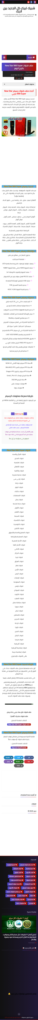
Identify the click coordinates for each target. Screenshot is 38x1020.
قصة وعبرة (30, 899)
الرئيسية (30, 57)
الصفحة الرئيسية (29, 75)
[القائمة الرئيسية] (4, 57)
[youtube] (28, 2)
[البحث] (3, 2)
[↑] (19, 1014)
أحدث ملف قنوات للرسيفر (16, 75)
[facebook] (31, 2)
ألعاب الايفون (18, 872)
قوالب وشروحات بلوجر (17, 899)
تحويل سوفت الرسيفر (27, 888)
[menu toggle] (35, 2)
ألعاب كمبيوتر (29, 876)
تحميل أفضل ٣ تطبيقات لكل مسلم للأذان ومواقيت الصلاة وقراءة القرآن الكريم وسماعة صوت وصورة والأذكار (19, 937)
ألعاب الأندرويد (29, 872)
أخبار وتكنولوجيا (11, 865)
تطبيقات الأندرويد (13, 888)
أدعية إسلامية (29, 868)
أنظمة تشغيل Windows (15, 876)
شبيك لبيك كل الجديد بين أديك (19, 9)
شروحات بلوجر (22, 895)
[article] (19, 776)
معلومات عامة (20, 903)
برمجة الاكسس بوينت (16, 880)
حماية (31, 895)
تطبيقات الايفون (29, 892)
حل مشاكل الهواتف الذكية (14, 892)
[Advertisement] (19, 38)
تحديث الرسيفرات (29, 884)
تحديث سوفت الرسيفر (14, 884)
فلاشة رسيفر (10, 895)
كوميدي (31, 903)
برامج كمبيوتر (29, 880)
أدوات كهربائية (17, 868)
